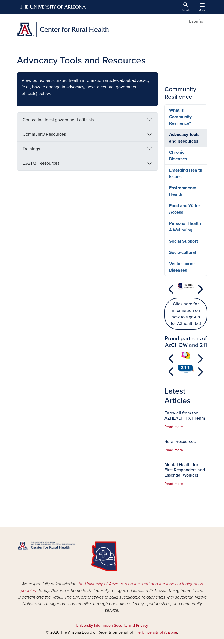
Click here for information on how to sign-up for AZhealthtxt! (186, 313)
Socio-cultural (182, 252)
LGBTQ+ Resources (41, 163)
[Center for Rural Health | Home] (63, 29)
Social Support (183, 241)
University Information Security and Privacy (112, 625)
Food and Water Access (184, 209)
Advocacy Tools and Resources (184, 138)
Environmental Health (183, 191)
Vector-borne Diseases (182, 267)
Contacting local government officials (58, 120)
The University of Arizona (155, 632)
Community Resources (44, 134)
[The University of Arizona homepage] (53, 7)
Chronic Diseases (178, 156)
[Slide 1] (186, 292)
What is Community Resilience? (180, 117)
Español (196, 21)
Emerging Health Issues (185, 173)
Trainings (31, 149)
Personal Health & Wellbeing (185, 227)
